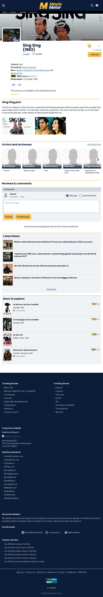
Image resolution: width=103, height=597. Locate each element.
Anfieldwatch (9, 495)
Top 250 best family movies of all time (20, 554)
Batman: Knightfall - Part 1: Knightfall (19, 391)
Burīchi (58, 398)
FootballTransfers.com (13, 456)
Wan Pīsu (59, 412)
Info (25, 35)
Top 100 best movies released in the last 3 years (24, 561)
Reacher (59, 388)
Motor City (8, 388)
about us (77, 521)
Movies (13, 12)
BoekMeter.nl (9, 481)
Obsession (8, 409)
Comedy (22, 12)
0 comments (9, 189)
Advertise (51, 572)
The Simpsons (62, 409)
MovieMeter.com (11, 474)
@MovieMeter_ (74, 532)
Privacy (61, 572)
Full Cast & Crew (94, 144)
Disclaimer (71, 572)
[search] (92, 5)
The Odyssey (9, 395)
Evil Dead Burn (10, 405)
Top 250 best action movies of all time (20, 558)
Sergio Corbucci (29, 67)
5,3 (32, 76)
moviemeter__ (55, 532)
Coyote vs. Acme (11, 412)
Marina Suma (16, 73)
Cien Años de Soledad (65, 405)
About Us (41, 572)
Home (4, 12)
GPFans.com (9, 467)
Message (73, 196)
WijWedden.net (10, 488)
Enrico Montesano (41, 70)
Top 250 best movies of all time (17, 544)
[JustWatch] (51, 588)
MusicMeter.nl (10, 477)
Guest (13, 194)
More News (51, 289)
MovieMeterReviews (34, 532)
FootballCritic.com (11, 460)
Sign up (19, 572)
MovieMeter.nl (10, 470)
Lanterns (59, 391)
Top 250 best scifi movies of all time (19, 547)
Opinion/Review (89, 196)
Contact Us (30, 572)
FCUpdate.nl (9, 463)
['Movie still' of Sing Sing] (17, 126)
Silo (57, 402)
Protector (8, 398)
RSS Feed (82, 572)
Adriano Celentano (25, 70)
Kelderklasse (9, 491)
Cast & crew (36, 35)
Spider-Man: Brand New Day (16, 402)
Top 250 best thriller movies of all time (20, 551)
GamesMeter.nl (10, 484)
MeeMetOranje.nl (11, 498)
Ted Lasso (60, 395)
